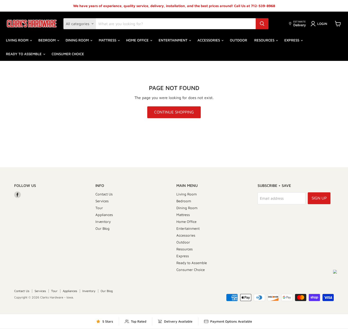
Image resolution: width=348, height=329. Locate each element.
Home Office (138, 40)
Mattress (108, 40)
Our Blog (102, 228)
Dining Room (78, 40)
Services (102, 201)
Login (322, 24)
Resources (264, 40)
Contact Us (104, 194)
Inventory (103, 222)
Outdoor (238, 40)
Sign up (319, 198)
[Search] (262, 23)
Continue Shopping (174, 112)
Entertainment (173, 40)
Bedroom (47, 40)
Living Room (17, 40)
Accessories (209, 40)
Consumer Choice (68, 54)
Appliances (104, 215)
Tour (99, 208)
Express (292, 40)
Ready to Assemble (24, 54)
